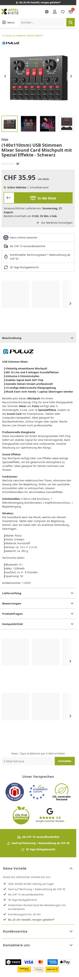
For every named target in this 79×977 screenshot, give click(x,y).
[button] (8, 22)
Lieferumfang (11, 593)
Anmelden (64, 761)
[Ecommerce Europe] (38, 792)
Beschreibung (11, 338)
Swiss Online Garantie (23, 237)
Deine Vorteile (14, 868)
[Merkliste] (63, 11)
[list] (38, 76)
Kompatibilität (12, 624)
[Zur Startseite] (10, 12)
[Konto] (55, 12)
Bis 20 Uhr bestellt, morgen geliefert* (31, 919)
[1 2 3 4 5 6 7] (9, 197)
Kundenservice (15, 931)
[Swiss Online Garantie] (15, 792)
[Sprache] (47, 12)
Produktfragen (12, 613)
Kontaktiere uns (16, 945)
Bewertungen (11, 603)
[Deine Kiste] (71, 11)
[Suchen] (70, 22)
